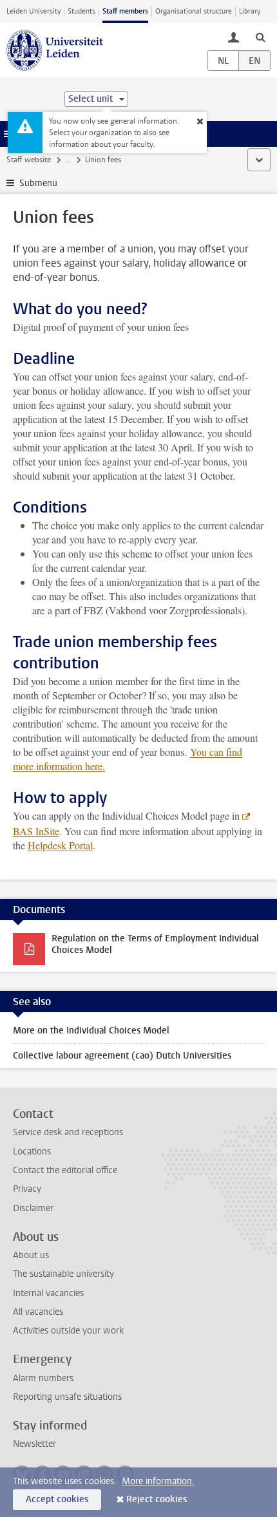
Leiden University (33, 11)
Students (81, 11)
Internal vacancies (48, 1293)
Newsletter (34, 1444)
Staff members (125, 11)
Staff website (28, 160)
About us (31, 1255)
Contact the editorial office (65, 1170)
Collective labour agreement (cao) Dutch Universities (122, 1056)
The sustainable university (63, 1274)
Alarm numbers (43, 1378)
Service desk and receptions (68, 1132)
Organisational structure (193, 11)
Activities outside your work (68, 1330)
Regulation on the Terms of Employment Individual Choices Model (155, 944)
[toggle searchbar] (260, 36)
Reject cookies (156, 1499)
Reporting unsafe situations (67, 1397)
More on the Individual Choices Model (91, 1030)
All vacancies (38, 1312)
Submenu (38, 183)
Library (249, 11)
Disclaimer (33, 1208)
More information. (158, 1481)
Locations (32, 1151)
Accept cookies (57, 1499)
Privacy (27, 1189)
